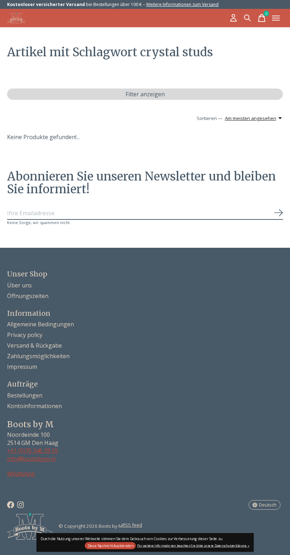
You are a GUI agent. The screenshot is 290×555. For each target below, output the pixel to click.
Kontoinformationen (34, 406)
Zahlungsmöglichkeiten (38, 356)
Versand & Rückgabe (34, 345)
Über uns (19, 285)
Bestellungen (24, 395)
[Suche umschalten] (247, 18)
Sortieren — (209, 118)
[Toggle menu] (276, 18)
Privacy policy (24, 335)
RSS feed (132, 525)
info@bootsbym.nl (31, 459)
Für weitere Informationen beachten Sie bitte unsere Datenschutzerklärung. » (193, 545)
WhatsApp (21, 473)
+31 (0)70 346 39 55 (32, 450)
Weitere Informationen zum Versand (182, 4)
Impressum (22, 367)
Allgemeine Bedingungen (40, 324)
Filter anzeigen (145, 94)
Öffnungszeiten (27, 296)
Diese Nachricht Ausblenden (110, 545)
